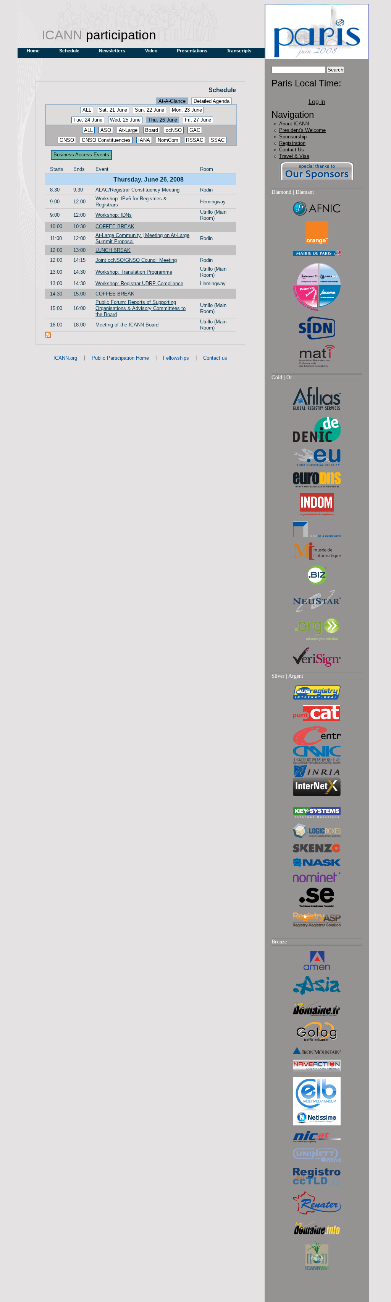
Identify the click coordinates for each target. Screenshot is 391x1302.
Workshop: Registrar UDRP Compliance (139, 283)
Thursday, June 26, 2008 (148, 179)
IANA (144, 140)
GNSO (67, 140)
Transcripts (239, 51)
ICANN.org (65, 358)
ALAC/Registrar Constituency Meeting (137, 190)
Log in (317, 102)
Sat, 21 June (113, 110)
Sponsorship (293, 137)
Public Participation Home (120, 358)
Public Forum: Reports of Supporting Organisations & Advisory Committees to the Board (140, 308)
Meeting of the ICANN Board (126, 325)
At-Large (128, 130)
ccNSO (174, 130)
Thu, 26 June (162, 120)
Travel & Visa (294, 156)
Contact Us (291, 150)
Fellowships (176, 358)
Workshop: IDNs (113, 215)
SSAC (218, 140)
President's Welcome (302, 130)
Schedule (69, 51)
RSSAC (194, 140)
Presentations (192, 51)
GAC (194, 130)
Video (151, 51)
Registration (292, 143)
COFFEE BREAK (114, 226)
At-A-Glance (172, 101)
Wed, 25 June (125, 120)
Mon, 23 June (187, 110)
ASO (105, 130)
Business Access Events (81, 154)
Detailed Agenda (211, 101)
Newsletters (112, 51)
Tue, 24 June (87, 120)
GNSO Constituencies (106, 140)
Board (151, 130)
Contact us (215, 358)
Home (33, 51)
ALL (86, 110)
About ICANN (294, 124)
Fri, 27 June (198, 120)
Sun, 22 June (149, 110)
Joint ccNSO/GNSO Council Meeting (136, 260)
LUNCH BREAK (113, 250)
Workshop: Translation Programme (133, 272)
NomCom (168, 140)
